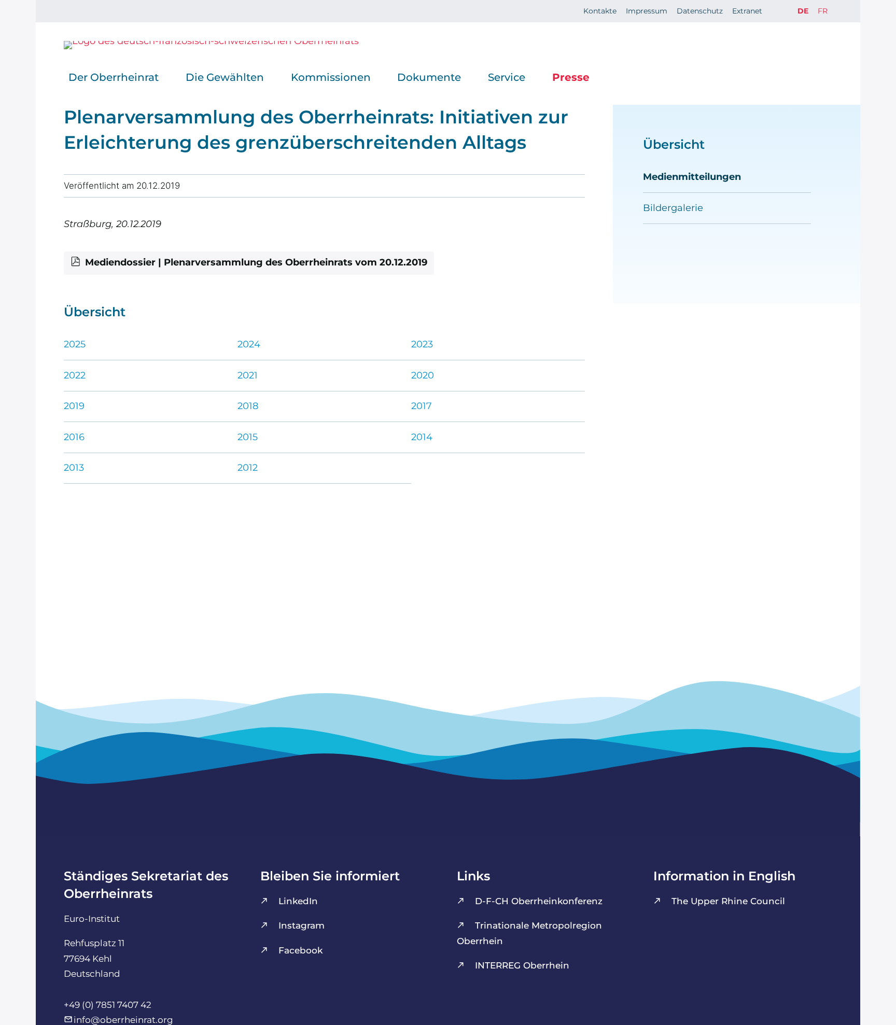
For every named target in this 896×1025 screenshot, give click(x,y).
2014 (421, 437)
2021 (247, 375)
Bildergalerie (673, 208)
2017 (421, 406)
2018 (247, 406)
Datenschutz (700, 11)
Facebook (300, 950)
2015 (247, 437)
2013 (74, 467)
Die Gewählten (225, 77)
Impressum (646, 11)
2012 (247, 467)
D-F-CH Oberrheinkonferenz (539, 901)
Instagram (301, 925)
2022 (75, 375)
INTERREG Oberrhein (522, 965)
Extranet (747, 11)
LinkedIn (298, 901)
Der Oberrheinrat (113, 77)
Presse (571, 77)
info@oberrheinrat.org (123, 1020)
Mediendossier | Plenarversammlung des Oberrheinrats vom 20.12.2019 (256, 262)
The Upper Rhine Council (728, 901)
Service (506, 77)
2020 (422, 375)
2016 (74, 437)
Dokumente (429, 77)
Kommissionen (331, 77)
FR (823, 11)
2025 (75, 344)
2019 (74, 406)
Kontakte (600, 11)
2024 (248, 344)
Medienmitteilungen (692, 176)
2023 (422, 344)
